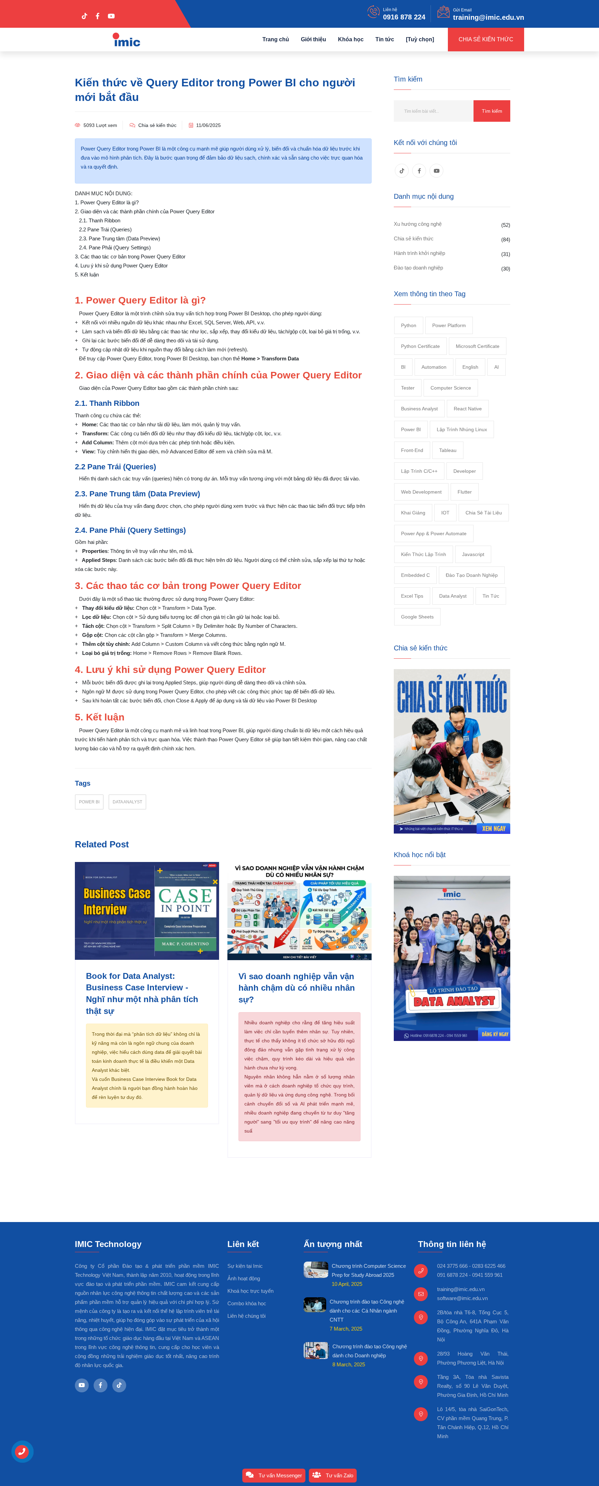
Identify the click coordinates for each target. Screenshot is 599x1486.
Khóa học (351, 39)
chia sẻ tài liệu (484, 512)
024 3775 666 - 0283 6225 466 (471, 1266)
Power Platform (449, 325)
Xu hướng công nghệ (418, 224)
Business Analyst (419, 408)
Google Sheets (417, 617)
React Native (468, 408)
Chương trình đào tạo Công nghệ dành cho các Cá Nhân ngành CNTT (367, 1311)
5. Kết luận (87, 274)
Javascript (473, 554)
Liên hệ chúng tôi (246, 1316)
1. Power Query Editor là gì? (107, 202)
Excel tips (412, 596)
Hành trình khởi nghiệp (419, 253)
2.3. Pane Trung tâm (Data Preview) (119, 238)
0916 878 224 (404, 17)
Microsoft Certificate (478, 346)
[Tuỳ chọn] (420, 39)
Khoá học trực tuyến (250, 1291)
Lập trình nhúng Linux (462, 429)
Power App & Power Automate (434, 533)
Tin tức (384, 39)
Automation (434, 367)
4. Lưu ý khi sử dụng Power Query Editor (121, 265)
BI (403, 367)
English (470, 367)
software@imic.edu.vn (462, 1298)
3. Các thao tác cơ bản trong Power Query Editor (130, 256)
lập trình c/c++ (419, 471)
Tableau (448, 450)
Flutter (465, 492)
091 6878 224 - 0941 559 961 (470, 1275)
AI (496, 367)
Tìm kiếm (492, 111)
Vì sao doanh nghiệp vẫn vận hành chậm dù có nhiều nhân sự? (296, 988)
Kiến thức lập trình (423, 554)
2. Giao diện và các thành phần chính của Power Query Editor (145, 211)
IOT (445, 512)
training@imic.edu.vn (488, 17)
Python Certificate (420, 346)
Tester (408, 388)
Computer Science (451, 388)
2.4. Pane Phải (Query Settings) (115, 247)
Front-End (412, 450)
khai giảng (413, 512)
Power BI (89, 802)
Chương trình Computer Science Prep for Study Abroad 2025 (369, 1270)
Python (408, 325)
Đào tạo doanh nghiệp (418, 268)
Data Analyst (127, 802)
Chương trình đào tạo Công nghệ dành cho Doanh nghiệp (369, 1350)
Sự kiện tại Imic (245, 1266)
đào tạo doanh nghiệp (472, 575)
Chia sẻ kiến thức (486, 39)
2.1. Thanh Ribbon (99, 220)
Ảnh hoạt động (243, 1278)
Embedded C (415, 575)
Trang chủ (275, 39)
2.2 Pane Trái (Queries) (105, 229)
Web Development (421, 492)
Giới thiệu (313, 39)
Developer (464, 471)
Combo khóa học (246, 1303)
